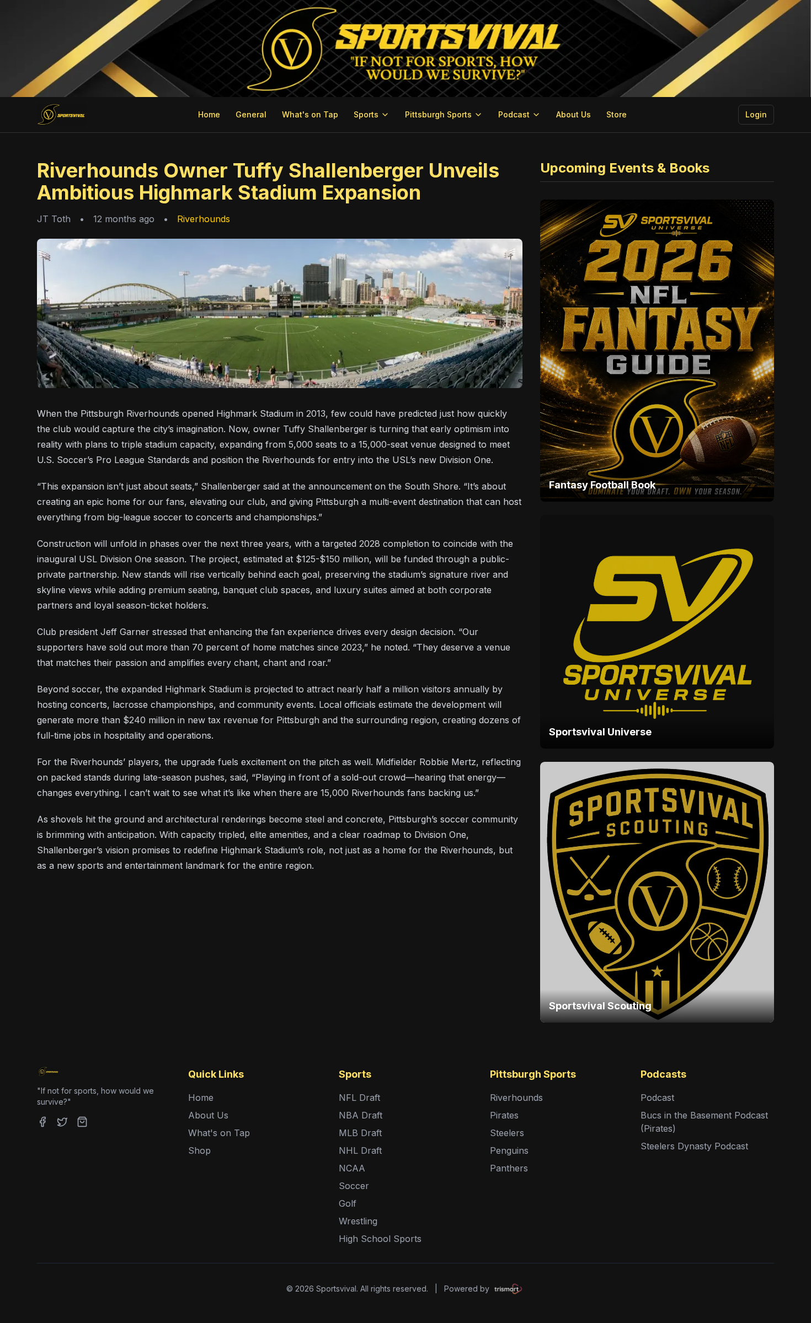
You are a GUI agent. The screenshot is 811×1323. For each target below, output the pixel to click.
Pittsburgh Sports (438, 114)
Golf (347, 1203)
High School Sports (380, 1238)
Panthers (509, 1168)
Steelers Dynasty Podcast (694, 1146)
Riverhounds (203, 218)
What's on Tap (310, 114)
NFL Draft (359, 1097)
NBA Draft (360, 1115)
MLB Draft (360, 1132)
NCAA (352, 1168)
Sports (366, 114)
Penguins (509, 1150)
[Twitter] (62, 1121)
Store (616, 114)
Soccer (354, 1185)
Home (209, 114)
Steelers (507, 1132)
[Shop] (82, 1121)
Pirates (504, 1115)
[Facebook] (42, 1121)
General (251, 114)
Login (756, 114)
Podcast (514, 114)
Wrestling (358, 1221)
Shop (199, 1150)
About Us (573, 114)
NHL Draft (360, 1150)
